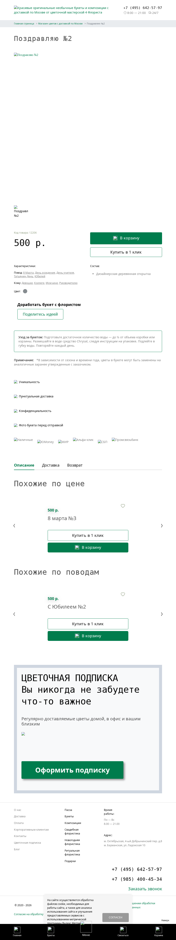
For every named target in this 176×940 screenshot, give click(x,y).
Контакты (20, 836)
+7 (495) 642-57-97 (142, 8)
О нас (17, 810)
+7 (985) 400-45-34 (137, 879)
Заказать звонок (145, 889)
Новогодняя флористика (72, 842)
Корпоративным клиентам (31, 829)
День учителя (65, 273)
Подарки (70, 861)
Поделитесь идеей (40, 314)
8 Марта (28, 273)
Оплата (19, 823)
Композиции (73, 823)
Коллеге (39, 283)
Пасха (68, 810)
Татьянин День (23, 276)
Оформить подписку (72, 770)
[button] (86, 928)
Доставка (20, 816)
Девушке (27, 283)
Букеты (69, 816)
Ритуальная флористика (72, 852)
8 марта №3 (62, 518)
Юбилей (40, 276)
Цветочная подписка (27, 843)
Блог (17, 849)
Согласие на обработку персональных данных (44, 914)
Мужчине (52, 283)
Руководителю (68, 283)
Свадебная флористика (72, 831)
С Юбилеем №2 (67, 607)
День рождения (45, 273)
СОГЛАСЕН (115, 917)
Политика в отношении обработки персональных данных (133, 905)
